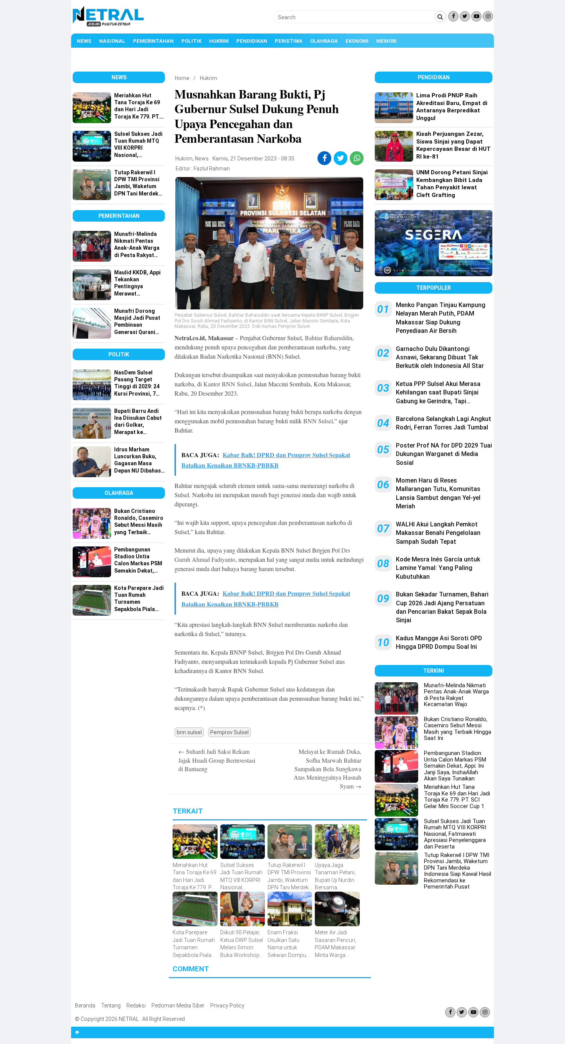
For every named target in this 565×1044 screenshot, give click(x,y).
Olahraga (324, 41)
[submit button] (440, 16)
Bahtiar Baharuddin (328, 338)
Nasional (112, 41)
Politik (191, 41)
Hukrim (219, 41)
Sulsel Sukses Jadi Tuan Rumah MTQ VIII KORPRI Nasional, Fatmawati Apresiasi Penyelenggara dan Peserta (455, 834)
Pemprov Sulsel (229, 732)
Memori (386, 41)
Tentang (111, 1005)
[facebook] (324, 158)
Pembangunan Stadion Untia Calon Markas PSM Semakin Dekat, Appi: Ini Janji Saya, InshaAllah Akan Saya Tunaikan (455, 766)
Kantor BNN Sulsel (227, 384)
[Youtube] (476, 16)
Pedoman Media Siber (177, 1005)
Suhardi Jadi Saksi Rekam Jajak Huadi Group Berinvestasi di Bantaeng (216, 760)
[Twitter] (465, 16)
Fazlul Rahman (212, 168)
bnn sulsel (189, 732)
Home (182, 78)
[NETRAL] (108, 25)
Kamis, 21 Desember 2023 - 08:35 (253, 158)
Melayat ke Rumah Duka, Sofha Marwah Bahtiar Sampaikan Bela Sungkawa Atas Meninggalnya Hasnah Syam (327, 768)
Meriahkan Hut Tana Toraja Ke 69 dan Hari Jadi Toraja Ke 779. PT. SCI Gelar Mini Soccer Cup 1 (457, 796)
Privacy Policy (227, 1005)
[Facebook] (453, 16)
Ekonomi (357, 41)
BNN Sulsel (318, 421)
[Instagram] (488, 16)
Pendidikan (251, 41)
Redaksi (136, 1005)
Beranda (85, 1005)
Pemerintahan (153, 41)
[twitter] (340, 158)
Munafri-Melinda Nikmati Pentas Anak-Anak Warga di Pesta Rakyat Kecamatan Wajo (456, 695)
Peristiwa (288, 41)
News (84, 41)
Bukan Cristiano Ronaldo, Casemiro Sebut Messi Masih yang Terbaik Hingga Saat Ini (457, 729)
